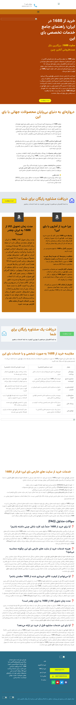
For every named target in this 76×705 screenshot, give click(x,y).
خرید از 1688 (42, 668)
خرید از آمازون (42, 665)
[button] (38, 11)
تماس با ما (43, 676)
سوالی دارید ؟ (28, 4)
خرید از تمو (43, 672)
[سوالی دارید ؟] (35, 5)
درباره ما (43, 679)
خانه (45, 661)
